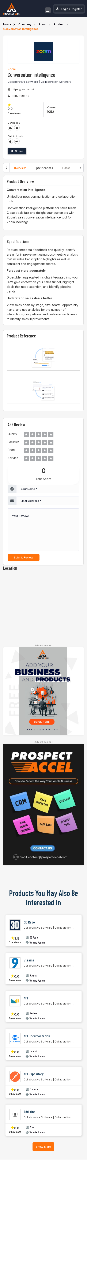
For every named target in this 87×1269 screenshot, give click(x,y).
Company (24, 24)
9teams (33, 975)
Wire (32, 1127)
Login (64, 9)
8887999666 (20, 96)
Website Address (37, 942)
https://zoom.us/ (23, 89)
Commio (34, 1051)
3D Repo (34, 937)
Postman (34, 1089)
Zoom (42, 24)
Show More (43, 1146)
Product (59, 24)
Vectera (33, 1013)
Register (76, 9)
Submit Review (23, 557)
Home (7, 24)
